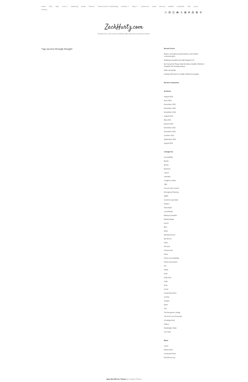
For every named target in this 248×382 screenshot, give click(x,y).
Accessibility (168, 157)
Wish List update (170, 70)
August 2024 (168, 116)
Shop (134, 6)
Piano (166, 254)
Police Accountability (171, 258)
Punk (165, 274)
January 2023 (168, 124)
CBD (165, 184)
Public (166, 270)
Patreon (92, 6)
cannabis (167, 176)
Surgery (166, 301)
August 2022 (168, 143)
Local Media (168, 211)
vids (188, 6)
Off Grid (167, 246)
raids (166, 281)
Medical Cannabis (170, 215)
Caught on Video (170, 180)
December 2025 (170, 104)
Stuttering (74, 6)
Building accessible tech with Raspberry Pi (179, 60)
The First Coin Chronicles (173, 316)
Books (166, 165)
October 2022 (169, 135)
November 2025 (170, 108)
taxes (166, 305)
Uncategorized (169, 320)
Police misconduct (170, 262)
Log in (166, 346)
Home (43, 6)
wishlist (171, 6)
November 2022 (170, 131)
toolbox (124, 6)
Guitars (166, 204)
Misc (165, 227)
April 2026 (167, 100)
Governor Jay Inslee (171, 200)
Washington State (170, 328)
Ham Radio (168, 208)
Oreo (64, 6)
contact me (145, 6)
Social (166, 289)
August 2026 (168, 97)
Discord (162, 6)
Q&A (57, 6)
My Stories (167, 239)
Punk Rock (167, 277)
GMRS (166, 196)
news (166, 242)
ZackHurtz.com (124, 27)
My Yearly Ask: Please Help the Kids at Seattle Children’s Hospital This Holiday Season (184, 65)
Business (167, 169)
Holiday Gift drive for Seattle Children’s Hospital (181, 74)
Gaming (44, 9)
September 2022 (170, 139)
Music (166, 231)
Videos (166, 324)
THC (165, 308)
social (195, 6)
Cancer (166, 173)
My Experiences (169, 235)
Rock (165, 285)
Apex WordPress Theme (116, 379)
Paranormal (168, 250)
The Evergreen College (172, 312)
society (166, 297)
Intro (50, 6)
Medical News (169, 219)
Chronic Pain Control (171, 188)
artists (83, 6)
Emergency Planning (171, 192)
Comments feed (170, 353)
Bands (166, 161)
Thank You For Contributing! (108, 6)
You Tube (167, 332)
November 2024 (170, 112)
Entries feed (168, 350)
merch (166, 223)
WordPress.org (169, 357)
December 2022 (170, 128)
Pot (165, 266)
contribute (180, 6)
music (154, 6)
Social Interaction (170, 293)
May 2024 (167, 120)
